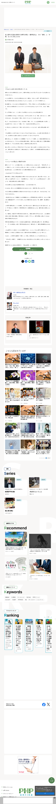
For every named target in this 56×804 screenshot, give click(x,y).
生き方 (48, 31)
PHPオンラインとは (7, 787)
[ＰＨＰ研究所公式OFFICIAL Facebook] (44, 704)
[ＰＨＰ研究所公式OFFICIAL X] (48, 704)
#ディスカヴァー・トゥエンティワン (36, 599)
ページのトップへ (51, 781)
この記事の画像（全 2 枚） (28, 75)
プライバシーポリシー (41, 790)
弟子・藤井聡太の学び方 (19, 292)
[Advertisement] (30, 17)
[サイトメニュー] (53, 2)
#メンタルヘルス (21, 597)
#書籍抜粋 (7, 597)
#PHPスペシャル (36, 597)
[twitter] (22, 261)
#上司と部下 (7, 599)
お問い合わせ (6, 790)
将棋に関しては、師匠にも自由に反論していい (28, 249)
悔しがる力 (16, 303)
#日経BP (14, 599)
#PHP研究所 (20, 599)
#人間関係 (13, 597)
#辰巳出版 (29, 597)
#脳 (26, 599)
